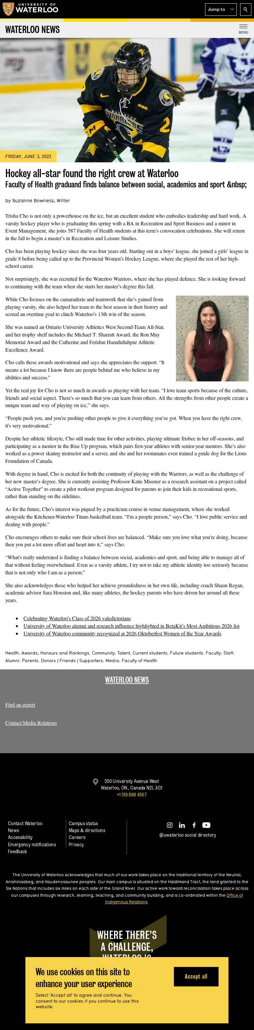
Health (12, 653)
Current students (150, 653)
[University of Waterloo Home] (31, 9)
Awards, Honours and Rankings (55, 653)
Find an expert (20, 704)
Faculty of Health (139, 660)
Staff (228, 653)
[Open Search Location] (245, 9)
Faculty (213, 653)
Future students (186, 653)
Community (103, 653)
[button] (220, 10)
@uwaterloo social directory (187, 835)
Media (112, 660)
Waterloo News (127, 679)
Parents (30, 660)
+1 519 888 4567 (131, 794)
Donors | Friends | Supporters (72, 660)
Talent (123, 653)
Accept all (196, 976)
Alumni (12, 660)
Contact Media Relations (31, 722)
